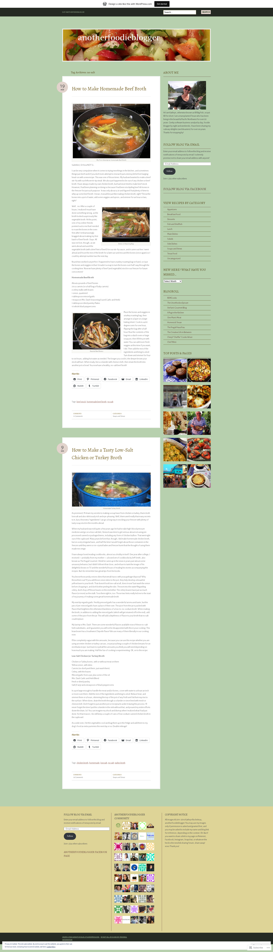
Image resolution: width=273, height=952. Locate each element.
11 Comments (78, 416)
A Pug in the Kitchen (175, 313)
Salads (170, 239)
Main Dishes (172, 234)
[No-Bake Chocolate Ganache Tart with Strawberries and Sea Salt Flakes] (199, 451)
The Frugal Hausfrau (176, 327)
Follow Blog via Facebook (184, 189)
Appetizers (172, 209)
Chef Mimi (171, 342)
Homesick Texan (174, 322)
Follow (169, 171)
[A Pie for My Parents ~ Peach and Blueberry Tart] (199, 424)
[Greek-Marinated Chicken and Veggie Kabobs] (175, 477)
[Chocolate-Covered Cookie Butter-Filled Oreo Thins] (175, 371)
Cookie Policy (51, 947)
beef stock (81, 402)
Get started (162, 4)
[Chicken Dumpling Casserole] (175, 451)
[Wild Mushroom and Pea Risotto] (175, 424)
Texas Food (172, 254)
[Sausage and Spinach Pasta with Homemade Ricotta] (199, 398)
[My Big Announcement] (175, 398)
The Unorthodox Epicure (177, 303)
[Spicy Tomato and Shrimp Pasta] (199, 371)
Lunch (169, 229)
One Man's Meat (174, 317)
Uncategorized (173, 258)
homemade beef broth (96, 402)
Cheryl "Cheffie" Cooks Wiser (179, 337)
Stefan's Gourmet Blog (177, 308)
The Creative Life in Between (179, 332)
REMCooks (172, 298)
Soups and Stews (119, 416)
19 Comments (78, 777)
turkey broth (120, 763)
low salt (103, 763)
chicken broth (82, 763)
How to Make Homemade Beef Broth (109, 88)
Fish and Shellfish (174, 224)
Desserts (171, 219)
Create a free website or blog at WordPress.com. (81, 937)
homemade (94, 763)
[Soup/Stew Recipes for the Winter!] (199, 477)
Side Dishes (172, 244)
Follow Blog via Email (181, 144)
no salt (110, 402)
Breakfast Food (173, 214)
